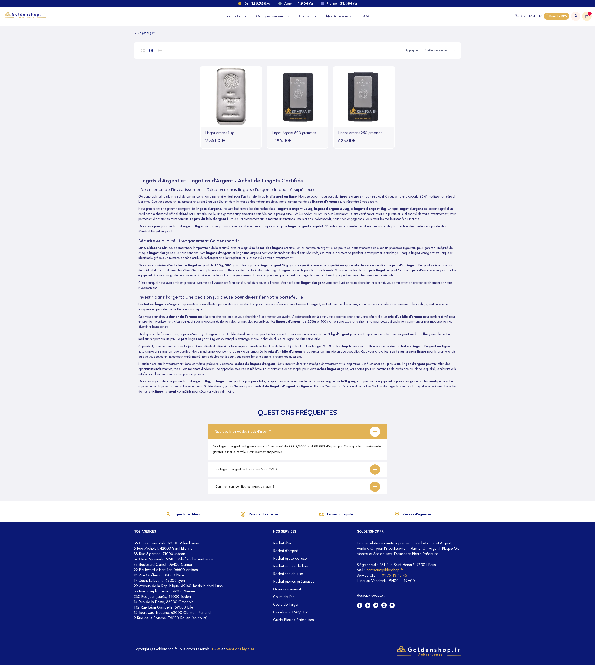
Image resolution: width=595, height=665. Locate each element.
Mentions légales (240, 649)
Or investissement (287, 589)
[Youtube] (392, 606)
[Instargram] (384, 606)
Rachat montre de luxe (290, 566)
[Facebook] (360, 606)
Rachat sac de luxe (288, 573)
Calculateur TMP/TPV (290, 612)
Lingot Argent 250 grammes (360, 133)
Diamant (306, 16)
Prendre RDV (558, 16)
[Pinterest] (376, 606)
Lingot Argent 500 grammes (294, 133)
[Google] (368, 606)
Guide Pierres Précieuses (293, 619)
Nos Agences (337, 16)
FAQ (365, 16)
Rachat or (235, 16)
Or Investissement (271, 16)
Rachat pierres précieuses (293, 581)
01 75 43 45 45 (531, 16)
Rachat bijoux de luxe (290, 558)
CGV (216, 649)
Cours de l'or (283, 596)
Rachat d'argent (285, 550)
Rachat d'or (282, 543)
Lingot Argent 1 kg (219, 133)
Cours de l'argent (286, 604)
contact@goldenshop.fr (385, 570)
